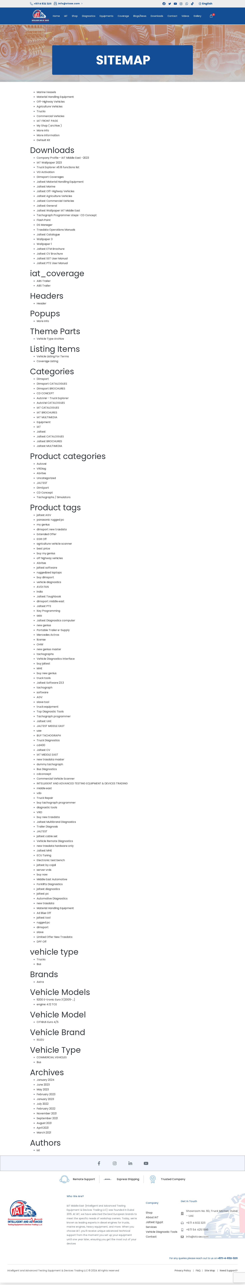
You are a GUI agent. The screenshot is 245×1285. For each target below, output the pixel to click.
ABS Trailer (44, 281)
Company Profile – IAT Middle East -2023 (63, 158)
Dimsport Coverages (50, 177)
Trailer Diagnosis (47, 826)
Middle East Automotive (52, 879)
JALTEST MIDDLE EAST (51, 726)
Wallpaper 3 (44, 239)
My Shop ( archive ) (49, 126)
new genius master (49, 649)
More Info (43, 130)
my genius (43, 524)
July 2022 (42, 1104)
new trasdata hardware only (55, 846)
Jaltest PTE (44, 606)
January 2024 (45, 1080)
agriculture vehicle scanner (54, 544)
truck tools (44, 678)
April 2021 (43, 1128)
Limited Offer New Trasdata (54, 937)
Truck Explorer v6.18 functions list (58, 167)
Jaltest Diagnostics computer (56, 620)
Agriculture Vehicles (49, 106)
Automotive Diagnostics (52, 898)
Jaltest (41, 432)
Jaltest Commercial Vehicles (55, 201)
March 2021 (44, 1132)
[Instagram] (115, 1163)
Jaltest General (47, 206)
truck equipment (47, 707)
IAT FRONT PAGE (47, 121)
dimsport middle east (50, 601)
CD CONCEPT (45, 393)
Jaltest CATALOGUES (50, 436)
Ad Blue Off (44, 913)
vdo (39, 793)
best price (43, 548)
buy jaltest (43, 663)
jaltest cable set (47, 836)
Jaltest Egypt (154, 1222)
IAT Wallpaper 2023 (49, 162)
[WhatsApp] (187, 3)
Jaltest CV (43, 750)
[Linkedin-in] (130, 1163)
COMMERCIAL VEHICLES (52, 1057)
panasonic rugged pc (50, 520)
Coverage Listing (47, 361)
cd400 (41, 745)
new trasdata (45, 903)
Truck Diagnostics (48, 740)
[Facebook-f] (99, 1163)
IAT (39, 427)
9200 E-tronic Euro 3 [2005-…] (56, 999)
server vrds (44, 870)
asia (39, 616)
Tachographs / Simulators (53, 497)
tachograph (44, 687)
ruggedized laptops (49, 572)
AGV (39, 697)
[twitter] (169, 3)
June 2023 (43, 1085)
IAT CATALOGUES (48, 408)
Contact (151, 1237)
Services (151, 1227)
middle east (44, 788)
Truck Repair (45, 798)
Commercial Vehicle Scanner (55, 779)
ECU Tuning (44, 855)
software (42, 692)
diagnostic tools (47, 807)
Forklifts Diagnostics (50, 884)
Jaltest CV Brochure (50, 254)
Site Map (210, 1270)
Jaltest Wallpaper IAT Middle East (58, 210)
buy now (42, 874)
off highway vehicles (50, 558)
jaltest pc (43, 894)
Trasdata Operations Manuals (56, 230)
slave (40, 932)
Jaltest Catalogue (48, 234)
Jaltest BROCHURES (49, 441)
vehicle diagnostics (49, 582)
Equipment (44, 422)
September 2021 (47, 1118)
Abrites (41, 473)
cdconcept (44, 774)
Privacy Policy (183, 1270)
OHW (40, 644)
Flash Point (44, 220)
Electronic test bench (51, 860)
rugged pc (43, 922)
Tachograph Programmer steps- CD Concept (67, 215)
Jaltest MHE (44, 850)
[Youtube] (146, 1163)
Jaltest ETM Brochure (50, 249)
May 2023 (43, 1089)
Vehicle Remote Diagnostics (55, 841)
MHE (39, 668)
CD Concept (45, 492)
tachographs (45, 654)
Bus (39, 964)
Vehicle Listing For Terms (53, 356)
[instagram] (181, 3)
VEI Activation (45, 172)
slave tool (43, 702)
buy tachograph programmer (56, 802)
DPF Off (41, 942)
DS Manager (44, 225)
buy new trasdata (48, 817)
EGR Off (42, 539)
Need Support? (228, 1270)
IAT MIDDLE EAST (47, 755)
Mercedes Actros (48, 635)
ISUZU (40, 1040)
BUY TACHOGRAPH (49, 735)
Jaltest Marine (46, 186)
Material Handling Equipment (55, 97)
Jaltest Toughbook (49, 596)
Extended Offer (46, 534)
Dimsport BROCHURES (51, 388)
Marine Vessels (46, 92)
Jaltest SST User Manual (52, 258)
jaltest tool (43, 918)
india (40, 592)
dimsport (42, 927)
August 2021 (44, 1123)
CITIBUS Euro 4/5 (47, 1022)
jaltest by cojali (46, 865)
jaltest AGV (44, 515)
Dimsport (43, 379)
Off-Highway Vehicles (51, 102)
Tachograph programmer (54, 716)
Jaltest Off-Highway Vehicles (55, 191)
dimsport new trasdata (52, 529)
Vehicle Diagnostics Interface (56, 659)
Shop (149, 1213)
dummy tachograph (50, 764)
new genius (44, 625)
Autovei (41, 464)
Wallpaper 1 (44, 244)
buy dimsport (45, 577)
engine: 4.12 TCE (47, 1004)
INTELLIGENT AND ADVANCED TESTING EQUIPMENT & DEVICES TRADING (82, 783)
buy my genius (46, 553)
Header (41, 303)
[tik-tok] (192, 3)
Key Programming (48, 611)
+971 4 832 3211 (42, 3)
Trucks (41, 111)
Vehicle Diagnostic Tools (161, 1232)
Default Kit (43, 140)
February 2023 (46, 1094)
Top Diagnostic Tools (50, 711)
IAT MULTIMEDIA (47, 417)
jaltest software (47, 568)
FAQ (198, 1270)
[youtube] (175, 3)
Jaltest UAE (44, 721)
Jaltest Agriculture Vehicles (54, 196)
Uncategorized (46, 478)
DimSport (43, 488)
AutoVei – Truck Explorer (53, 398)
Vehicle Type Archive (50, 339)
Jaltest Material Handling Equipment (60, 182)
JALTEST (42, 483)
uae (39, 731)
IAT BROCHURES (47, 412)
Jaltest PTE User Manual (52, 263)
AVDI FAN (43, 587)
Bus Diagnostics (47, 769)
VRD (39, 812)
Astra (40, 982)
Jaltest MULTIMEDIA (49, 446)
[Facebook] (164, 3)
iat (38, 1150)
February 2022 (46, 1109)
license (41, 640)
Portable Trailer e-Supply (53, 630)
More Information (48, 135)
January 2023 (45, 1099)
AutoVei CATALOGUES (51, 403)
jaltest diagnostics (48, 889)
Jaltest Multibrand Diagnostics (56, 822)
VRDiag (41, 469)
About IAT (152, 1217)
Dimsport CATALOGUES (52, 384)
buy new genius (46, 673)
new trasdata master (50, 759)
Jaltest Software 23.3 (50, 683)
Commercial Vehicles (50, 116)
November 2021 (47, 1113)
